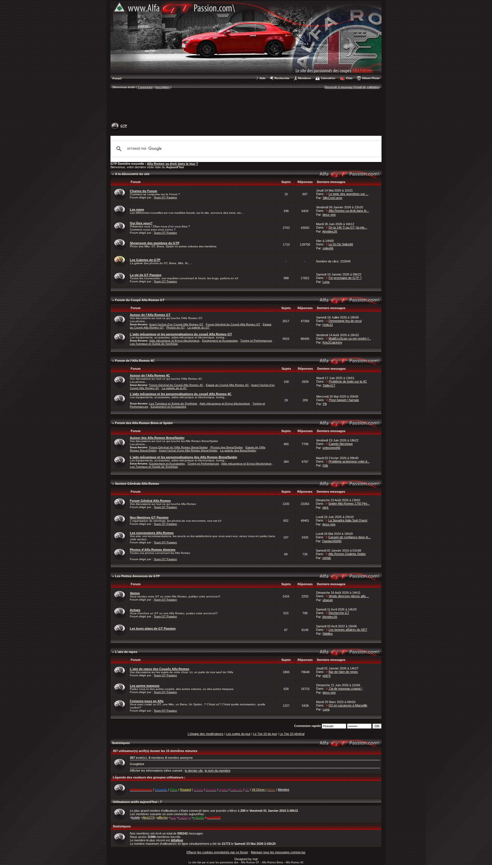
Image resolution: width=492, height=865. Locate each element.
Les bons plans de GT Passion (153, 628)
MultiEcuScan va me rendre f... (350, 338)
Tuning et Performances (256, 340)
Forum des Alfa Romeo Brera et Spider (144, 423)
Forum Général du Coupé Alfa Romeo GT (233, 324)
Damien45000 (331, 541)
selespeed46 (331, 447)
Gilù (325, 465)
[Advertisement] (246, 107)
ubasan (328, 600)
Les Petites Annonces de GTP (137, 576)
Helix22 (328, 324)
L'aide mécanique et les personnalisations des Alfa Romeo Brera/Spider (183, 457)
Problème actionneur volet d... (349, 461)
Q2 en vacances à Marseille (348, 705)
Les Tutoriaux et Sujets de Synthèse (154, 343)
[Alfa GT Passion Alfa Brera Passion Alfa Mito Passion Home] (246, 36)
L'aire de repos (126, 652)
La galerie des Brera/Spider (238, 450)
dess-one (329, 214)
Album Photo (371, 78)
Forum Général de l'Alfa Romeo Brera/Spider (178, 447)
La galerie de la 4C (174, 388)
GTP (123, 126)
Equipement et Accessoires (220, 340)
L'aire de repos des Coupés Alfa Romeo (159, 669)
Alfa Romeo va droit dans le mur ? (172, 163)
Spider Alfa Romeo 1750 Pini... (349, 503)
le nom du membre (217, 770)
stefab (326, 558)
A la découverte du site (132, 174)
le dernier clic (194, 770)
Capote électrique (341, 443)
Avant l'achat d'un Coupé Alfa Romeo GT (176, 324)
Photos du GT (175, 327)
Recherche (282, 78)
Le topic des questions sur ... (348, 194)
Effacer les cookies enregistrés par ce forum (217, 852)
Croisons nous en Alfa (146, 701)
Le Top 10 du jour (265, 733)
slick (325, 507)
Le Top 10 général (292, 733)
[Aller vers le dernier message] (327, 194)
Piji (325, 404)
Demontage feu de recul (345, 320)
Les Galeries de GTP (145, 260)
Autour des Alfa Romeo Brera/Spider (157, 437)
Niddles (328, 633)
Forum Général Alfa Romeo (150, 500)
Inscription (162, 87)
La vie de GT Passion (145, 275)
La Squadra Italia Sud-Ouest (347, 520)
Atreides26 (329, 231)
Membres (304, 78)
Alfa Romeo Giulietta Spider (347, 554)
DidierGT (329, 385)
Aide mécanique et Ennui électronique (174, 340)
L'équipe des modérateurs (206, 733)
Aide (262, 78)
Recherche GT (339, 613)
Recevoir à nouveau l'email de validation (352, 87)
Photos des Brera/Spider (226, 447)
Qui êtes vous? (141, 223)
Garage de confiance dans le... (349, 537)
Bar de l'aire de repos (343, 671)
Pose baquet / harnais (344, 400)
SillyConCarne (332, 198)
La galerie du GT (198, 327)
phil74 (327, 675)
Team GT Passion (165, 197)
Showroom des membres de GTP (154, 243)
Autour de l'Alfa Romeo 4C (150, 375)
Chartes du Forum (143, 191)
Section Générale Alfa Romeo (137, 483)
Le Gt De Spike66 (341, 244)
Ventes (135, 593)
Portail (117, 78)
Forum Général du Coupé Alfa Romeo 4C (176, 385)
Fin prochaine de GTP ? (345, 278)
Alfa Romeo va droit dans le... (349, 210)
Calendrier (328, 78)
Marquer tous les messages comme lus (278, 852)
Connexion (145, 87)
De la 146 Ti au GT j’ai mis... (348, 227)
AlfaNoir (177, 840)
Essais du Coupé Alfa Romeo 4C (227, 385)
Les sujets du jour (238, 733)
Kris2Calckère (332, 342)
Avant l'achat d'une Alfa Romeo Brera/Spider (188, 450)
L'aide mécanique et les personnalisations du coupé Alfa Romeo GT (181, 334)
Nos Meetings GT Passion (149, 517)
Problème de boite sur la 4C (348, 381)
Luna (326, 281)
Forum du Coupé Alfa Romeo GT (140, 300)
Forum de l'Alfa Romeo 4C (135, 360)
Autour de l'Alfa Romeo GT (150, 315)
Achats (135, 610)
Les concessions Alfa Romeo (152, 533)
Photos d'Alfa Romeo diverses (152, 549)
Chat (349, 78)
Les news (137, 209)
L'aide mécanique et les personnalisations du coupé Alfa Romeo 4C (180, 394)
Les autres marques (144, 685)
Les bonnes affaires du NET (348, 629)
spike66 (328, 248)
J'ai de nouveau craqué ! (345, 688)
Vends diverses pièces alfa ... (349, 596)
